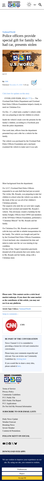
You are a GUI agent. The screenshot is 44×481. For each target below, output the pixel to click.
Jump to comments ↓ (10, 314)
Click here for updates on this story (15, 93)
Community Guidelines (11, 395)
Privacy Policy (8, 392)
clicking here (21, 359)
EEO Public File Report (11, 400)
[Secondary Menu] (5, 5)
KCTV (28, 98)
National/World (25, 309)
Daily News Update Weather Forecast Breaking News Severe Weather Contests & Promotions (11, 425)
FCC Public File (8, 398)
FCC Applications (9, 403)
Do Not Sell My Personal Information (17, 406)
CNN (6, 81)
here (19, 366)
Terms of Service (9, 389)
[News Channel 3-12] (17, 4)
